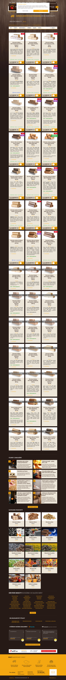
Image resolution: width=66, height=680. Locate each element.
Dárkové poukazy (33, 584)
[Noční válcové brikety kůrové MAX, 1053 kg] (16, 136)
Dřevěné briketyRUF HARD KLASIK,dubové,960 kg (49, 303)
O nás (27, 2)
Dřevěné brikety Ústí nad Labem (39, 602)
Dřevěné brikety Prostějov (51, 608)
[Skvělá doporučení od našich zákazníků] (51, 660)
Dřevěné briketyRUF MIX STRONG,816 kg (33, 355)
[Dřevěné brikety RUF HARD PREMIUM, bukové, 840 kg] (16, 69)
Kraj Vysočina (15, 597)
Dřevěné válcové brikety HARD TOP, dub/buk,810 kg (16, 211)
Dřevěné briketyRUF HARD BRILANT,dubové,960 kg (33, 277)
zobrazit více (33, 612)
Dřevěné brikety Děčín (27, 606)
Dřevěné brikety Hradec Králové (15, 604)
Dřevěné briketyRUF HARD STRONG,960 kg (33, 44)
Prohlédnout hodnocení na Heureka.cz (32, 644)
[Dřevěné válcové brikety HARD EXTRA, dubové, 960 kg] (16, 171)
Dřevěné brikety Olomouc (27, 602)
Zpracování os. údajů (31, 674)
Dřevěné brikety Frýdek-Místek (39, 605)
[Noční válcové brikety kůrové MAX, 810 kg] (49, 102)
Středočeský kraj (51, 598)
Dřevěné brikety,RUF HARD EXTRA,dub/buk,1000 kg (33, 329)
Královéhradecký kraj (27, 597)
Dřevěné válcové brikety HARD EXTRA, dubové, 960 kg (16, 178)
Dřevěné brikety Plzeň (51, 601)
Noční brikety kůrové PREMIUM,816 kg (33, 109)
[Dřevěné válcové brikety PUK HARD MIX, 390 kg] (33, 136)
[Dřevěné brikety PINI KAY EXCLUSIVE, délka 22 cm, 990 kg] (49, 204)
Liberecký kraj (39, 597)
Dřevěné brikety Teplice (15, 606)
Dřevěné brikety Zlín (39, 604)
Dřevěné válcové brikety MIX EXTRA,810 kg (33, 438)
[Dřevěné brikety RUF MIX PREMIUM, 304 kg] (49, 69)
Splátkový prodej (30, 672)
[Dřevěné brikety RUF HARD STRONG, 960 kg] (33, 37)
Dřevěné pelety (49, 522)
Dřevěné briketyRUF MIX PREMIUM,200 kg (16, 109)
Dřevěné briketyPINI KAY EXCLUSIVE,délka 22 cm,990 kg (49, 212)
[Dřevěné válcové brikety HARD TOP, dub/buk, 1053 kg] (16, 235)
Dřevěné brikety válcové (15, 622)
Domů (10, 12)
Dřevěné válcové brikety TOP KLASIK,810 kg (16, 438)
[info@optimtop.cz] (53, 672)
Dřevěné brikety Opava (27, 605)
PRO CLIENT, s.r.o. (53, 677)
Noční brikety (49, 538)
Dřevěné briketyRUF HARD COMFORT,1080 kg (33, 302)
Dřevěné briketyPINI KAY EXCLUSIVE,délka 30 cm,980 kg (33, 212)
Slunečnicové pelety (49, 553)
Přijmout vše (41, 10)
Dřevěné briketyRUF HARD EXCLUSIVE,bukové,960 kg (16, 44)
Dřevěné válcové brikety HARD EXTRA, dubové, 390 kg (49, 438)
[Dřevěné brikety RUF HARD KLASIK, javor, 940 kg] (49, 37)
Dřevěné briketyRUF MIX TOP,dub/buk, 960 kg (16, 303)
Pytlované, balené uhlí (16, 538)
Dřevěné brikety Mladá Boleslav (27, 608)
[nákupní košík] (57, 7)
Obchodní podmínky (21, 674)
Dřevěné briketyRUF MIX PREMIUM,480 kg (33, 380)
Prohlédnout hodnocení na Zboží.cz (48, 651)
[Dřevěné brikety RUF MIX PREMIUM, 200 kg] (16, 102)
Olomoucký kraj (14, 598)
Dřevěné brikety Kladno (15, 605)
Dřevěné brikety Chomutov (51, 606)
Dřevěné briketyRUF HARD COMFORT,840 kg (49, 277)
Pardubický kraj (26, 598)
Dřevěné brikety (16, 522)
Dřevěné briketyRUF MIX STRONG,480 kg (16, 380)
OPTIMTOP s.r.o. (11, 677)
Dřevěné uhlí (33, 569)
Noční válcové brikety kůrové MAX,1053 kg (16, 143)
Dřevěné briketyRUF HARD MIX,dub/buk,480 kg (49, 381)
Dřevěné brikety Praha (14, 601)
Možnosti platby (30, 671)
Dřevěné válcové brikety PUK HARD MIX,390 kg (33, 143)
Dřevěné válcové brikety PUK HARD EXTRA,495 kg (49, 143)
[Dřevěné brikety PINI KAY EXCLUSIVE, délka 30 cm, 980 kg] (33, 204)
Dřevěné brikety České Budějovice (51, 602)
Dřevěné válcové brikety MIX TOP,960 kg (33, 178)
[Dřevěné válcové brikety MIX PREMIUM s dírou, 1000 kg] (33, 235)
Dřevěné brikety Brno (27, 601)
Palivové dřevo (33, 522)
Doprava (19, 672)
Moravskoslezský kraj (51, 597)
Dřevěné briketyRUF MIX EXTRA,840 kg (16, 277)
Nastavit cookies (25, 10)
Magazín (23, 2)
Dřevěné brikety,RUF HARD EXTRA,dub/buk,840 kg (16, 355)
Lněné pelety (16, 569)
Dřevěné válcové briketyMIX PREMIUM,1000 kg (33, 409)
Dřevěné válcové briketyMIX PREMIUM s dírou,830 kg (49, 178)
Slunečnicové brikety (33, 553)
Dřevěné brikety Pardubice (27, 604)
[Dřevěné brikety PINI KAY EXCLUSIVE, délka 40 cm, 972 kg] (49, 235)
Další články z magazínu (33, 506)
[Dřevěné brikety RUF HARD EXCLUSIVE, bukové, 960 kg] (16, 37)
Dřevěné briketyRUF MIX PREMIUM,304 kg (49, 76)
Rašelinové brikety (16, 553)
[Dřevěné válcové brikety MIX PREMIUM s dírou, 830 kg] (49, 171)
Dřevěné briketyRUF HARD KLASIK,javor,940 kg (49, 44)
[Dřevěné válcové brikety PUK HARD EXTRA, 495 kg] (49, 136)
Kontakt (35, 2)
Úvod (10, 2)
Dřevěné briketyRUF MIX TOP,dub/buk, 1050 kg (16, 329)
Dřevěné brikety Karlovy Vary (39, 606)
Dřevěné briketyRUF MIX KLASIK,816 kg (49, 355)
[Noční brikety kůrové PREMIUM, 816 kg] (33, 102)
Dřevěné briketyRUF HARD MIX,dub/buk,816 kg (33, 76)
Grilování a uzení (16, 584)
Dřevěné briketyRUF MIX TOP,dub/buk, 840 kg (49, 329)
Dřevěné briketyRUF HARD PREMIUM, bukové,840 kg (16, 76)
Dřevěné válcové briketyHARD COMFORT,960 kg (49, 409)
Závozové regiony (20, 671)
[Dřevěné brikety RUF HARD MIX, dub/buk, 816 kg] (33, 69)
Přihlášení (44, 2)
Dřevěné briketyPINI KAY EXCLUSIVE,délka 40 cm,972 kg (49, 242)
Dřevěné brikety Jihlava (51, 605)
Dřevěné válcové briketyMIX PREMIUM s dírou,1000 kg (33, 242)
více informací (13, 55)
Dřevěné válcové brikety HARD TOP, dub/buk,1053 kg (16, 242)
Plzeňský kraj (39, 598)
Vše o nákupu (18, 2)
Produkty (13, 2)
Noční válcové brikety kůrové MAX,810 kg (49, 109)
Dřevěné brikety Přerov (39, 608)
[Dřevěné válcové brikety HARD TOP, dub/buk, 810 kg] (16, 204)
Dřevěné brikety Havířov (51, 604)
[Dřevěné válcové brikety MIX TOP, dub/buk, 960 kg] (33, 171)
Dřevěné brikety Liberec (15, 602)
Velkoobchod (31, 2)
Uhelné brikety (33, 538)
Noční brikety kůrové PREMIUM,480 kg (16, 409)
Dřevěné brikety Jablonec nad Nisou (15, 608)
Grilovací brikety (49, 569)
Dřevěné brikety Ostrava (39, 601)
